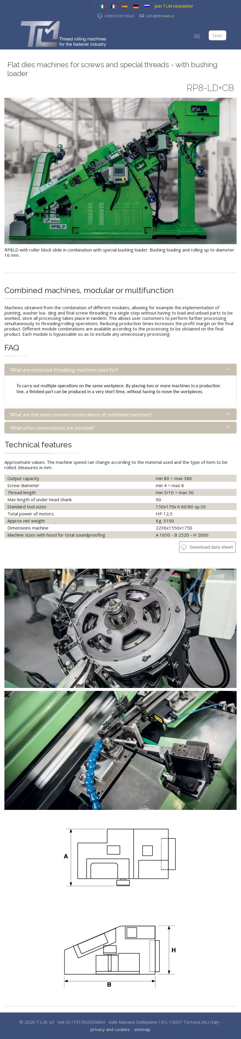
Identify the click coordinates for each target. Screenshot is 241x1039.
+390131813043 (119, 16)
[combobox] (217, 35)
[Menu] (197, 36)
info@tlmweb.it (160, 16)
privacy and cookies (110, 1029)
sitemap (142, 1029)
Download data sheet (210, 547)
